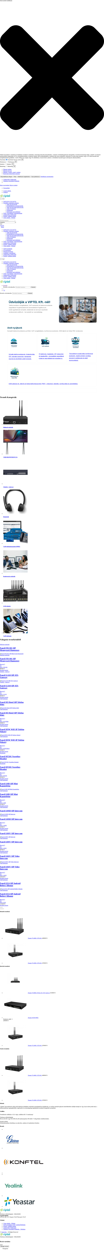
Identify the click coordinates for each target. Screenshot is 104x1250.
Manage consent (4, 1246)
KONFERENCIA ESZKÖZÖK (14, 206)
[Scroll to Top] (0, 1238)
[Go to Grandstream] (12, 1148)
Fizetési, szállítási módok (9, 216)
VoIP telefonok (4, 698)
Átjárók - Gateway (5, 671)
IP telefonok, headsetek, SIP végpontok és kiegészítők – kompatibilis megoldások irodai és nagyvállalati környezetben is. (51, 356)
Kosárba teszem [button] (4, 670)
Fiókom (6, 192)
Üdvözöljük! (6, 188)
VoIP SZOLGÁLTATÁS (9, 201)
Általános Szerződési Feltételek (11, 181)
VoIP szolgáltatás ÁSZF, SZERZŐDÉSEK (14, 1225)
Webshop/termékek (8, 251)
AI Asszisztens (7, 250)
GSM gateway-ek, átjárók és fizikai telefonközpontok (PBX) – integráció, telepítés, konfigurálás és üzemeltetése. (43, 384)
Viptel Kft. (4, 1232)
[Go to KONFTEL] (23, 1173)
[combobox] (7, 221)
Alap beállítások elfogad (6, 176)
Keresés (5, 285)
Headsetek (2, 753)
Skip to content (13, 185)
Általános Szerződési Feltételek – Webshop (14, 1229)
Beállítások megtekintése (24, 176)
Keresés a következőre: (9, 287)
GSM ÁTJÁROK (11, 209)
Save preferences (35, 176)
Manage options (7, 169)
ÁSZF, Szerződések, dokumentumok (12, 213)
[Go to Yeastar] (19, 1206)
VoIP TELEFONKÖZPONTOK (14, 207)
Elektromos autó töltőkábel (13, 212)
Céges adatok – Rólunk (9, 217)
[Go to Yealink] (13, 1195)
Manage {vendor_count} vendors (11, 172)
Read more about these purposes (11, 173)
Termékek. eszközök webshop (11, 203)
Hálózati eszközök (4, 644)
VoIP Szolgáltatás (7, 248)
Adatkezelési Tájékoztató (9, 179)
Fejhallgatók (9, 210)
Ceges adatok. (7, 191)
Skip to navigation (4, 185)
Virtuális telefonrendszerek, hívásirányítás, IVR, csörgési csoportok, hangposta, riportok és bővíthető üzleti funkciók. (22, 356)
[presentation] (0, 907)
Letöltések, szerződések (9, 253)
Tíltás (15, 176)
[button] (52, 77)
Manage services (7, 170)
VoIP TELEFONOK (11, 204)
